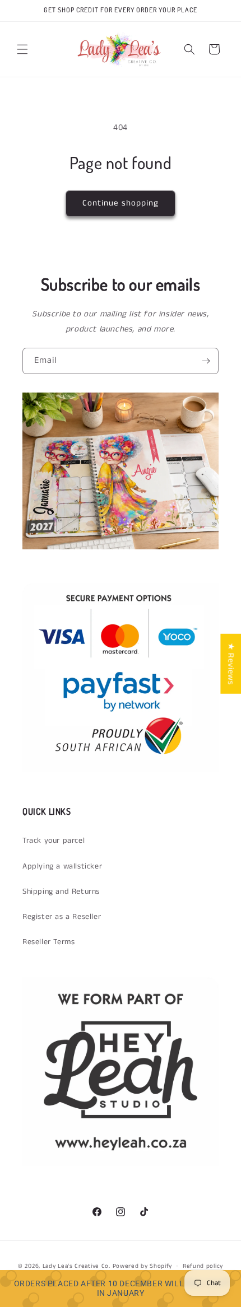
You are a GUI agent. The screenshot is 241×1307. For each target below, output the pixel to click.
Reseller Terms (48, 941)
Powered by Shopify (143, 1265)
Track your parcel (53, 840)
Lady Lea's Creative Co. (76, 1265)
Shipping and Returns (61, 891)
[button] (22, 49)
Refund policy (203, 1266)
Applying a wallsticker (62, 866)
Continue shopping (120, 203)
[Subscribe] (205, 361)
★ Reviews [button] (231, 664)
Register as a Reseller (61, 916)
